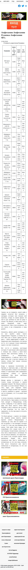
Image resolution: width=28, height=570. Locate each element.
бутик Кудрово (13, 550)
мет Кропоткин (6, 546)
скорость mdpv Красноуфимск (6, 531)
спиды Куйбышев (13, 560)
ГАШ (13, 1)
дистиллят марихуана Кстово (19, 534)
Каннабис (20, 1)
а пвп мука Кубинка (19, 540)
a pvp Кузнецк (13, 557)
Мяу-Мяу (6, 1)
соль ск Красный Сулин (6, 541)
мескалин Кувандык (19, 543)
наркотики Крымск (19, 529)
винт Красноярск (6, 536)
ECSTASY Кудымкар (12, 553)
